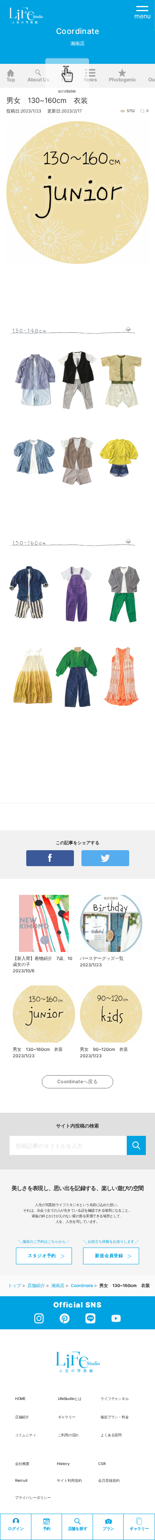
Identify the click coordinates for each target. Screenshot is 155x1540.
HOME (20, 1398)
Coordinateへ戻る (77, 1081)
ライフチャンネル (114, 1398)
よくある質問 (111, 1435)
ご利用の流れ (68, 1435)
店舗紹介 (22, 1417)
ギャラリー (67, 1417)
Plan (67, 80)
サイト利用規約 (69, 1480)
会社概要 (22, 1463)
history (63, 1463)
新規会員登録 (109, 1255)
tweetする (105, 858)
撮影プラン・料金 (114, 1417)
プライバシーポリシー (33, 1497)
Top (10, 80)
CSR (102, 1463)
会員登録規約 (109, 1480)
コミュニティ (25, 1435)
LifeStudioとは (69, 1398)
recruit (21, 1480)
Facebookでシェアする (50, 858)
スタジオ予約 (42, 1255)
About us (38, 80)
